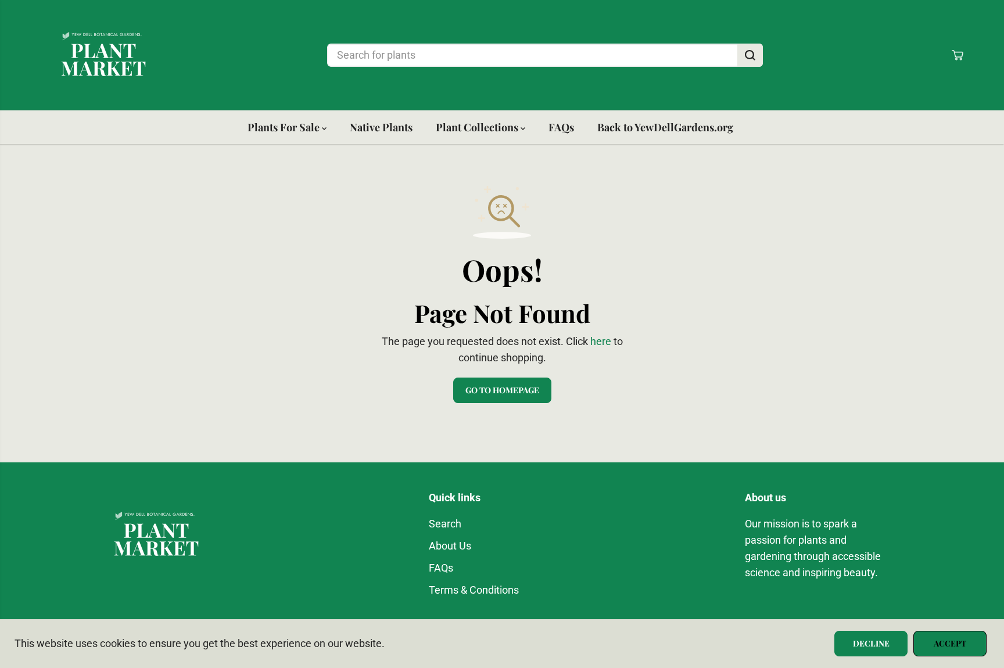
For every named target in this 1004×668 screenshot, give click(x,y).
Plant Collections (478, 127)
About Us (450, 546)
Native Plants (381, 127)
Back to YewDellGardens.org (665, 127)
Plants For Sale (285, 127)
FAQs (561, 127)
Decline (871, 643)
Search (445, 524)
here (600, 341)
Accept (950, 643)
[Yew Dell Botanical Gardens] (103, 55)
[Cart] (957, 55)
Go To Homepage (502, 390)
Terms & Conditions (474, 590)
